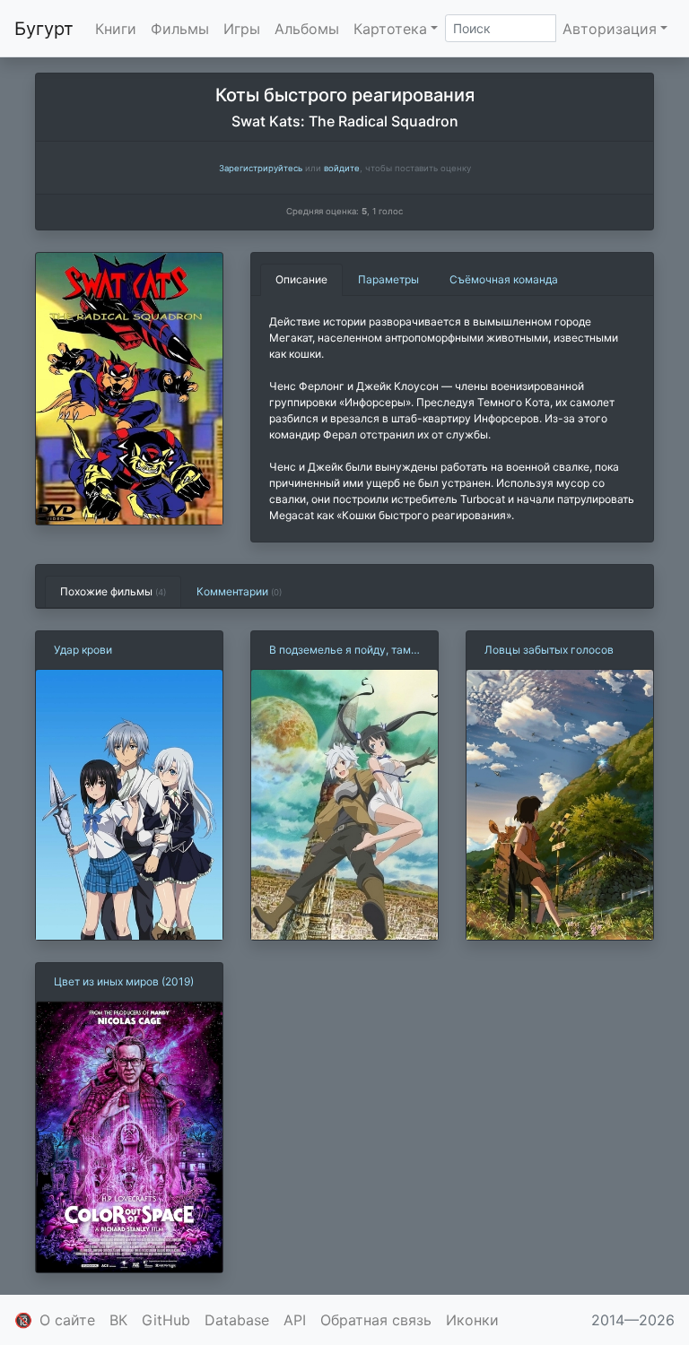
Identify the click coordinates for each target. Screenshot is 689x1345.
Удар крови (83, 649)
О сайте (67, 1320)
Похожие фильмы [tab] (113, 591)
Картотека (390, 29)
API (294, 1320)
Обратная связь (376, 1320)
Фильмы (180, 29)
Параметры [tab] (388, 279)
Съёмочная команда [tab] (503, 279)
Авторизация (610, 29)
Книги (115, 29)
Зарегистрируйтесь (260, 168)
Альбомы (307, 29)
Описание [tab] (301, 279)
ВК (118, 1320)
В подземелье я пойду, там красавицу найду (340, 650)
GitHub (166, 1320)
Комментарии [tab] (239, 591)
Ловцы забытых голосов (549, 649)
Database (237, 1320)
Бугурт (44, 28)
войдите (342, 168)
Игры (241, 29)
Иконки (472, 1320)
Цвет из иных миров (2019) (124, 981)
